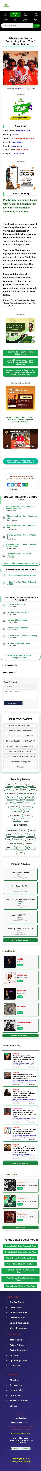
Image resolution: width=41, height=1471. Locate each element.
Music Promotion (18, 1328)
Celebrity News (17, 1317)
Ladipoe (21, 835)
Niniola (32, 830)
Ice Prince (21, 848)
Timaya (19, 843)
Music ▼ (15, 14)
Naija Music (17, 146)
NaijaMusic (25, 14)
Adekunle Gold (11, 830)
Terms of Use (16, 1385)
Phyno (10, 802)
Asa (8, 839)
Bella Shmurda (15, 815)
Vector (31, 835)
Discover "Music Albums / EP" (20, 751)
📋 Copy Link (12, 489)
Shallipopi (16, 820)
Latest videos (16, 1307)
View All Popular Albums (20, 940)
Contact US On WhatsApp (20, 1448)
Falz (24, 789)
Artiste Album (17, 1345)
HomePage (5, 14)
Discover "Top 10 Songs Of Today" (20, 746)
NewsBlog (35, 20)
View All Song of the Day (20, 1035)
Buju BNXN (30, 839)
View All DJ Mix (21, 1227)
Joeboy (30, 785)
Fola (26, 820)
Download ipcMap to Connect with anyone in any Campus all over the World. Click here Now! (20, 372)
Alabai (15, 134)
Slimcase (29, 843)
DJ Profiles (15, 1365)
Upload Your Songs (19, 1323)
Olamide (19, 802)
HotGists (15, 20)
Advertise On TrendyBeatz (20, 762)
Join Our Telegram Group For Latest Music (20, 353)
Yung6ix (20, 852)
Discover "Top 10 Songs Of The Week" (20, 741)
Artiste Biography (18, 1350)
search (37, 25)
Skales (23, 830)
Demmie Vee (18, 839)
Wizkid (30, 798)
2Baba (10, 785)
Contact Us (15, 1395)
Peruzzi (31, 848)
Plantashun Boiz (22, 131)
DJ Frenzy (10, 848)
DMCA (13, 1406)
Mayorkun (30, 793)
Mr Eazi (26, 811)
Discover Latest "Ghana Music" (20, 731)
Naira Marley (12, 798)
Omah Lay (29, 802)
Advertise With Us (19, 1400)
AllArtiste (36, 14)
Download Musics (18, 1312)
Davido (7, 789)
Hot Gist (14, 1355)
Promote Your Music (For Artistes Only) (20, 756)
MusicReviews (25, 20)
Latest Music (18, 154)
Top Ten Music (17, 1302)
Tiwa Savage (26, 806)
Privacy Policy (17, 1390)
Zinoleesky (27, 815)
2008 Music (18, 142)
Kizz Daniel (11, 793)
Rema (21, 793)
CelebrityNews (5, 20)
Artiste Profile (16, 1340)
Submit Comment (13, 703)
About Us (20, 767)
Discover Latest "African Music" (20, 736)
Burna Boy (20, 785)
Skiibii (11, 843)
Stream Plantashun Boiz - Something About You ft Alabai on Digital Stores (20, 461)
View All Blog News (20, 1163)
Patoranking (16, 811)
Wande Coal (14, 806)
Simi (22, 798)
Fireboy (33, 789)
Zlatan (17, 789)
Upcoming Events (18, 1360)
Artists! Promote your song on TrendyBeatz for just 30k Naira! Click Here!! (20, 362)
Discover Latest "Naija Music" (20, 725)
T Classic (11, 835)
